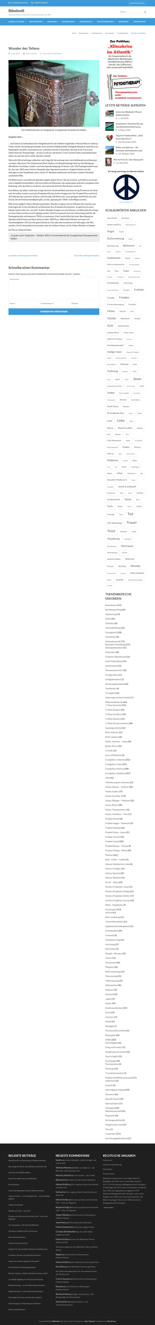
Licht (109, 420)
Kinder (108, 1003)
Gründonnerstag (112, 940)
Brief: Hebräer (111, 732)
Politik (108, 1039)
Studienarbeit (113, 499)
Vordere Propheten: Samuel (117, 900)
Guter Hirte (129, 332)
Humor (125, 371)
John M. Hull (131, 386)
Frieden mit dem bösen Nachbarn (82, 1180)
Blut (140, 246)
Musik (108, 1021)
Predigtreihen (111, 675)
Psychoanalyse (111, 1064)
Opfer (128, 440)
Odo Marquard (114, 440)
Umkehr (123, 531)
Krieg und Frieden (113, 1047)
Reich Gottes (131, 454)
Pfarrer (110, 453)
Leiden (139, 413)
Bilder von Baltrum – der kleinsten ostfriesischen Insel (129, 149)
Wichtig (122, 566)
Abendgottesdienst (113, 647)
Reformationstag (112, 971)
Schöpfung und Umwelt (115, 1052)
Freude (110, 297)
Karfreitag (110, 944)
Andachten (110, 652)
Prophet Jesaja (111, 841)
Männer (118, 434)
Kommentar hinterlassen (52, 53)
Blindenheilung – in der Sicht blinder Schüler (26, 1285)
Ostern (108, 958)
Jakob (117, 379)
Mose (140, 428)
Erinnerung (137, 271)
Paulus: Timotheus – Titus (116, 814)
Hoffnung (112, 371)
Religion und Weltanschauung (118, 1077)
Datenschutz (139, 22)
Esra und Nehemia (113, 755)
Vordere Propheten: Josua (116, 887)
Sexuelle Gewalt (112, 1099)
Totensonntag (111, 976)
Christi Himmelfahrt (114, 921)
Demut (137, 258)
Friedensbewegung (115, 304)
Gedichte (109, 623)
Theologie (109, 1108)
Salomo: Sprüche (112, 873)
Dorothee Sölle (134, 264)
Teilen (120, 506)
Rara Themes (90, 1321)
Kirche (123, 399)
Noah (127, 434)
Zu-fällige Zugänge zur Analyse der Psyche (25, 1279)
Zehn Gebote (137, 573)
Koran (126, 406)
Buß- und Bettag (112, 917)
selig (141, 473)
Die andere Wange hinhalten (86, 255)
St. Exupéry (110, 487)
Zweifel (119, 579)
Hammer (129, 339)
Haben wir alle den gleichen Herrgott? (23, 1261)
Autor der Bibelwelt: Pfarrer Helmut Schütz (129, 113)
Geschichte (110, 637)
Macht (131, 421)
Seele (124, 467)
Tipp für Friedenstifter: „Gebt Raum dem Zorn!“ (129, 137)
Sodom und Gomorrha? (18, 1243)
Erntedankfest (111, 930)
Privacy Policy (109, 1173)
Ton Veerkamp (114, 522)
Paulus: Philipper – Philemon (117, 800)
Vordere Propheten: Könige (117, 891)
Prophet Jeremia (112, 837)
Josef (141, 386)
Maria (110, 428)
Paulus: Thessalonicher (115, 809)
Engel (126, 270)
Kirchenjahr (110, 909)
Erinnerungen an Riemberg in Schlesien (24, 1303)
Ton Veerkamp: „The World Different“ (23, 1225)
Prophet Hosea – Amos (115, 832)
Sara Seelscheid (62, 1271)
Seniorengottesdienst (114, 684)
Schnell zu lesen (16, 22)
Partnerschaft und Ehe (115, 1030)
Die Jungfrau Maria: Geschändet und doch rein (27, 1166)
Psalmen (109, 855)
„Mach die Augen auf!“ (126, 202)
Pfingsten (109, 967)
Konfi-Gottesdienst (113, 661)
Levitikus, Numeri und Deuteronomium (24, 1255)
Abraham (125, 218)
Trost (111, 531)
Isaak (108, 379)
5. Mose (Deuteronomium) (117, 723)
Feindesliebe (113, 283)
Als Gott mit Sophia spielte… (20, 1172)
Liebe (121, 420)
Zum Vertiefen (35, 22)
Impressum (123, 22)
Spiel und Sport (112, 1103)
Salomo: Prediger (113, 868)
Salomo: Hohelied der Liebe (117, 864)
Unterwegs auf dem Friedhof (118, 697)
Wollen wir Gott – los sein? (19, 1211)
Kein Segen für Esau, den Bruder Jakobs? (25, 1297)
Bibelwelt (16, 10)
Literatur (109, 1017)
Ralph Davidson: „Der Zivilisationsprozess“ (25, 1291)
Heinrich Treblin (132, 352)
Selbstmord (131, 473)
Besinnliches (110, 605)
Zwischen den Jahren (135, 580)
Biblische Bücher (112, 702)
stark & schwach (127, 486)
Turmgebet (110, 693)
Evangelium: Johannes (115, 759)
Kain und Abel (124, 393)
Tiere (121, 514)
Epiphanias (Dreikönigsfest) (117, 926)
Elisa (117, 271)
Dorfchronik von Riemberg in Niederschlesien (27, 1160)
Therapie (110, 514)
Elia (108, 271)
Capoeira (118, 251)
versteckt (127, 539)
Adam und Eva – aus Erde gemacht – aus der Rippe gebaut (29, 1197)
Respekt (125, 460)
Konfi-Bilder (135, 400)
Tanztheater (110, 688)
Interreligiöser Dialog (114, 1090)
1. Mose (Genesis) (113, 705)
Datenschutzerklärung (112, 1164)
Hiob (135, 364)
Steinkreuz (111, 493)
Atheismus (110, 1080)
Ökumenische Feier (114, 670)
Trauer (132, 522)
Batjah (130, 239)
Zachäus (123, 573)
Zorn (109, 580)
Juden (111, 392)
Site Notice (107, 1169)
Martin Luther (125, 428)
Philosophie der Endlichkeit (80, 1222)
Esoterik (109, 1085)
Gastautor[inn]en (105, 22)
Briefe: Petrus (111, 746)
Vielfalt (124, 553)
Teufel (139, 506)
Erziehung (120, 277)
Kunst (108, 1012)
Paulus (126, 447)
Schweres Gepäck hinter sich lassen (22, 1231)
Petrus (137, 447)
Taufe (110, 506)
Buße (109, 252)
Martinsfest (110, 949)
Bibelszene (129, 245)
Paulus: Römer (111, 805)
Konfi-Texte (112, 406)
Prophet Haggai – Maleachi (117, 823)
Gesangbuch (110, 632)
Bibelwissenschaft (113, 1111)
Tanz (137, 500)
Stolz (122, 493)
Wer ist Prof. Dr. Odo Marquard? (128, 159)
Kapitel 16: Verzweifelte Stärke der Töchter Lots (28, 1249)
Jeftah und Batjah (15, 1205)
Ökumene (109, 1094)
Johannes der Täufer (114, 386)
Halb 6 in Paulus (114, 339)
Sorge (133, 480)
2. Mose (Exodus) (112, 710)
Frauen (126, 290)
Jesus (137, 379)
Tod (130, 514)
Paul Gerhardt (112, 447)
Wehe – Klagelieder (114, 905)
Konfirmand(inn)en (113, 1008)
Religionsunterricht (113, 1124)
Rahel (120, 454)
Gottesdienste (111, 641)
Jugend (108, 999)
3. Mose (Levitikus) (113, 714)
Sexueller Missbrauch (117, 479)
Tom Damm (60, 1247)
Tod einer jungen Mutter (84, 1227)
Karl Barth (137, 393)
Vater (134, 532)
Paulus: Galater (112, 791)
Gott (110, 325)
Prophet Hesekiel (113, 828)
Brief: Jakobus (111, 737)
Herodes (134, 358)
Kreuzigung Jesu (115, 413)
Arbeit (121, 232)
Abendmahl (112, 218)
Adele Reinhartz (130, 225)
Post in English (111, 1056)
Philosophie (110, 1035)
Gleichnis (125, 318)
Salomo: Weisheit (113, 877)
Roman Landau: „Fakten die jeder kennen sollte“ (28, 1273)
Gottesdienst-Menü (136, 3)
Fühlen (111, 310)
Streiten (140, 493)
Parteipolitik (138, 440)
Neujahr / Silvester (113, 953)
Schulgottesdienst (113, 679)
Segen (109, 473)
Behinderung (112, 246)
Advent (108, 912)
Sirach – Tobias (111, 882)
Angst (110, 231)
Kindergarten (111, 400)
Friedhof (132, 304)
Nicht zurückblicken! (16, 1309)
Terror (129, 506)
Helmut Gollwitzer (121, 358)
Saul (116, 467)
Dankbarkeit (113, 257)
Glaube (111, 318)
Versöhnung (111, 546)
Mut (108, 434)
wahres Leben (113, 559)
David (127, 258)
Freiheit (139, 289)
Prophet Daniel (112, 818)
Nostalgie (109, 1026)
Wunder (135, 566)
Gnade (137, 318)
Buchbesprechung (113, 609)
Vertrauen (127, 546)
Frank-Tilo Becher (113, 290)
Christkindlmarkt (130, 251)
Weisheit (110, 566)
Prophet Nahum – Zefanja (116, 846)
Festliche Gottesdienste (115, 656)
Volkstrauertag (112, 980)
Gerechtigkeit (111, 1043)
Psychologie (110, 1061)
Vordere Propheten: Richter (117, 896)
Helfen (109, 358)
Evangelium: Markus (114, 768)
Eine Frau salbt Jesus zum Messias (22, 1178)
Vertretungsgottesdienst (116, 1138)
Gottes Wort (113, 332)
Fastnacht (109, 935)
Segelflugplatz (135, 467)
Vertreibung (112, 552)
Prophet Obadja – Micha (116, 850)
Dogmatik (109, 1115)
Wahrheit (129, 559)
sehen (120, 473)
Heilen (130, 345)
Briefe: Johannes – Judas (116, 741)
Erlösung (109, 277)
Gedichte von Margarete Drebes (22, 255)
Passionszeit (110, 962)
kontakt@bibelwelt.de (19, 3)
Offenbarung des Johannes (117, 782)
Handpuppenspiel (115, 345)
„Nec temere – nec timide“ (84, 1175)
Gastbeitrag (110, 614)
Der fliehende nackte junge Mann (22, 1267)
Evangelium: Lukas (113, 764)
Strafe (130, 493)
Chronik (108, 750)
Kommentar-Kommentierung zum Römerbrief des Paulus (129, 125)
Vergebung (113, 538)
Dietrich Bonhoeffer (116, 264)
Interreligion (68, 22)
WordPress (111, 1321)
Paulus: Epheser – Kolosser (117, 787)
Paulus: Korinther (113, 796)
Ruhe (134, 460)
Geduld (123, 311)
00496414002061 (41, 3)
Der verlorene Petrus (17, 1237)
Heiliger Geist (114, 351)
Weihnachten (111, 985)
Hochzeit (109, 994)
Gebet (108, 618)
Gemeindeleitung (113, 628)
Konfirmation (111, 666)
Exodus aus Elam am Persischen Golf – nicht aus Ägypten (28, 1217)
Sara (108, 467)
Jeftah (126, 379)
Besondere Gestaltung (115, 644)
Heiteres (109, 990)
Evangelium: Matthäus (115, 773)
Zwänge (109, 585)
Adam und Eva (114, 224)
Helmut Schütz (31, 53)
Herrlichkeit (111, 364)
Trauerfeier (110, 1133)
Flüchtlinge (128, 283)
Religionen (112, 460)
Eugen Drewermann (134, 277)
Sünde (128, 499)
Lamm (130, 413)
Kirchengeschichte (113, 1120)
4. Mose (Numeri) (113, 719)
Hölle (134, 371)
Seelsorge (52, 22)
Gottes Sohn (123, 326)
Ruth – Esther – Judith (115, 859)
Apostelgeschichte (113, 728)
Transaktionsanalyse (114, 1073)
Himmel (124, 364)
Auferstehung (115, 238)
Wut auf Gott (111, 573)
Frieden (124, 297)
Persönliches (85, 22)
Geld (131, 311)
